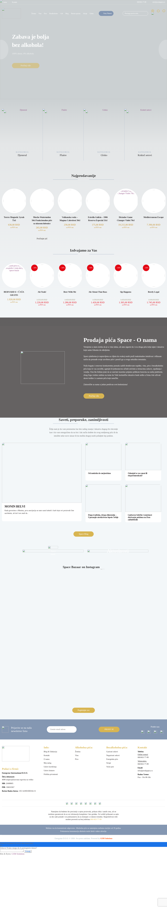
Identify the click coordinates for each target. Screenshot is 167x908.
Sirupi (108, 763)
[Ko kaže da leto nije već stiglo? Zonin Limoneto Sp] (63, 611)
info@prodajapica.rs (159, 2)
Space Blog (83, 534)
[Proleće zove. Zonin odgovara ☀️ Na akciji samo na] (104, 607)
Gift (61, 13)
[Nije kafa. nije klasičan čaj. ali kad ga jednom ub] (22, 641)
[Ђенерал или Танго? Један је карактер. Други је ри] (22, 658)
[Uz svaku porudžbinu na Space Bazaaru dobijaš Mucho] (145, 660)
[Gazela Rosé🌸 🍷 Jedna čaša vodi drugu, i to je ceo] (145, 672)
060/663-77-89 (141, 2)
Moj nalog (47, 763)
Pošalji (27, 851)
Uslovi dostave (49, 771)
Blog (66, 13)
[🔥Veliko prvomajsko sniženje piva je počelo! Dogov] (22, 611)
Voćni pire (110, 767)
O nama (4, 2)
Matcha (145, 155)
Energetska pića (112, 759)
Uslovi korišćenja (50, 767)
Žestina (33, 13)
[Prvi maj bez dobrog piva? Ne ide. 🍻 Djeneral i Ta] (63, 579)
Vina (39, 13)
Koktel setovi (104, 155)
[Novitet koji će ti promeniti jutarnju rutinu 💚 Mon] (104, 641)
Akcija (85, 13)
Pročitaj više (26, 62)
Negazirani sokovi (113, 755)
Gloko (92, 13)
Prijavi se (109, 729)
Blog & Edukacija (50, 752)
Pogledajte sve (84, 710)
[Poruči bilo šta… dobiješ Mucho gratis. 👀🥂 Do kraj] (104, 658)
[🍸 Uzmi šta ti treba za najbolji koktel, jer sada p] (22, 576)
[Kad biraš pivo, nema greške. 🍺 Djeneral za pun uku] (145, 635)
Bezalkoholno (53, 13)
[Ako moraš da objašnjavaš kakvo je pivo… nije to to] (63, 658)
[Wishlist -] (158, 13)
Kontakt (14, 2)
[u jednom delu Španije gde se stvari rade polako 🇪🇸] (104, 587)
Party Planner (107, 13)
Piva (45, 13)
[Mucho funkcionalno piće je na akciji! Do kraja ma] (22, 679)
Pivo (76, 759)
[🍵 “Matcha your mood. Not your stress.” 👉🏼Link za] (63, 632)
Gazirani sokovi (112, 752)
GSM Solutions (106, 838)
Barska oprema (75, 13)
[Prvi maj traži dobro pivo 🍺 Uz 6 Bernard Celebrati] (145, 576)
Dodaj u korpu (14, 238)
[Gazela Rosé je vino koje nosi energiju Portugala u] (104, 684)
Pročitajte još (42, 238)
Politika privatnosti (51, 774)
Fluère (22, 155)
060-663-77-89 (96, 819)
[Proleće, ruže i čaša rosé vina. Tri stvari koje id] (63, 673)
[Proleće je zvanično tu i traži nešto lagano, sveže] (145, 617)
